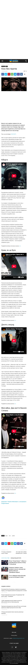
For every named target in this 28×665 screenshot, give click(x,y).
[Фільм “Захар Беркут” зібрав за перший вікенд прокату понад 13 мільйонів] (4, 562)
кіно (10, 535)
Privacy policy (14, 635)
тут (20, 246)
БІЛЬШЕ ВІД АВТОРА (16, 558)
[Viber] (18, 74)
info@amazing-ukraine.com (18, 638)
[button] (2, 61)
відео (6, 535)
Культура (7, 64)
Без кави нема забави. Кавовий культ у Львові (21, 552)
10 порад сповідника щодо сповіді (6, 552)
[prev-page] (13, 582)
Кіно (11, 64)
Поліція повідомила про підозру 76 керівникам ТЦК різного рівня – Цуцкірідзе (12, 595)
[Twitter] (5, 74)
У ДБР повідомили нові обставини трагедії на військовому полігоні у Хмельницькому (11, 601)
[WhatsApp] (12, 74)
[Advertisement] (14, 15)
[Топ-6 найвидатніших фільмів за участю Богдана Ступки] (4, 577)
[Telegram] (15, 74)
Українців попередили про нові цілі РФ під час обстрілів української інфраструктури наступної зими (13, 607)
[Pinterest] (9, 74)
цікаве (13, 535)
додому (2, 64)
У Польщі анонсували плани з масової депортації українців (12, 612)
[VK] (21, 74)
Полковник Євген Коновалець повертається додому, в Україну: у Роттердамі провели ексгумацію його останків (14, 590)
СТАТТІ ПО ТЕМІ (5, 558)
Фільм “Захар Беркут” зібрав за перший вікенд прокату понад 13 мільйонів (17, 562)
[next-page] (15, 582)
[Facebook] (2, 74)
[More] (24, 74)
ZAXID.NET (13, 134)
